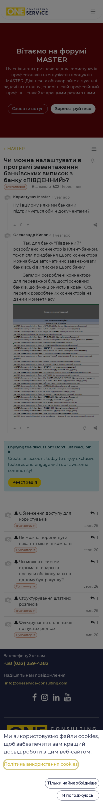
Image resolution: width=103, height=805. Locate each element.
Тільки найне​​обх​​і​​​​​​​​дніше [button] (72, 783)
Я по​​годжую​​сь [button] (78, 795)
